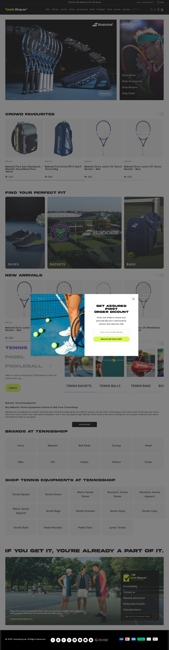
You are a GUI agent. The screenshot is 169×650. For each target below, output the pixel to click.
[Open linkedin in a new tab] (74, 640)
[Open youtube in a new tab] (80, 640)
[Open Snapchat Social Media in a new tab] (91, 640)
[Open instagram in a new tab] (69, 640)
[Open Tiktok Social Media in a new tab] (85, 640)
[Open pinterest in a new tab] (58, 640)
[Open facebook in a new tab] (63, 640)
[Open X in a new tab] (53, 640)
